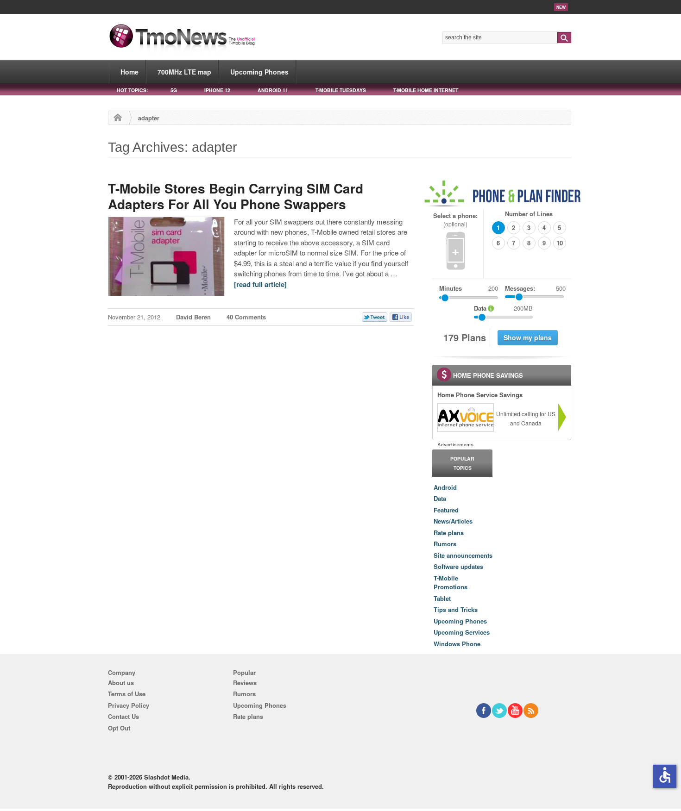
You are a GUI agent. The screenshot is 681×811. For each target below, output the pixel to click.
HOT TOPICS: (132, 90)
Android (445, 487)
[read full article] (260, 284)
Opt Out (119, 728)
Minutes (450, 288)
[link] (465, 417)
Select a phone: (455, 219)
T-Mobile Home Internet (425, 90)
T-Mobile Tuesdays (340, 90)
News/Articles (453, 521)
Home (129, 71)
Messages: (535, 288)
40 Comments (246, 316)
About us (121, 682)
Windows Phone (457, 643)
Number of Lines (529, 214)
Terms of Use (126, 693)
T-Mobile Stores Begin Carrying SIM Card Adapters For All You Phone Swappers (235, 196)
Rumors (445, 543)
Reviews (245, 682)
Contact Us (123, 716)
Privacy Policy (128, 705)
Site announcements (463, 555)
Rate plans (449, 532)
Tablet (442, 598)
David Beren (193, 316)
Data (440, 498)
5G (173, 90)
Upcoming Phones (259, 71)
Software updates (458, 566)
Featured (446, 509)
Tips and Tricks (456, 609)
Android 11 (273, 90)
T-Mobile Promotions (450, 583)
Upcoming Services (462, 632)
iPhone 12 (217, 90)
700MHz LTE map (184, 71)
